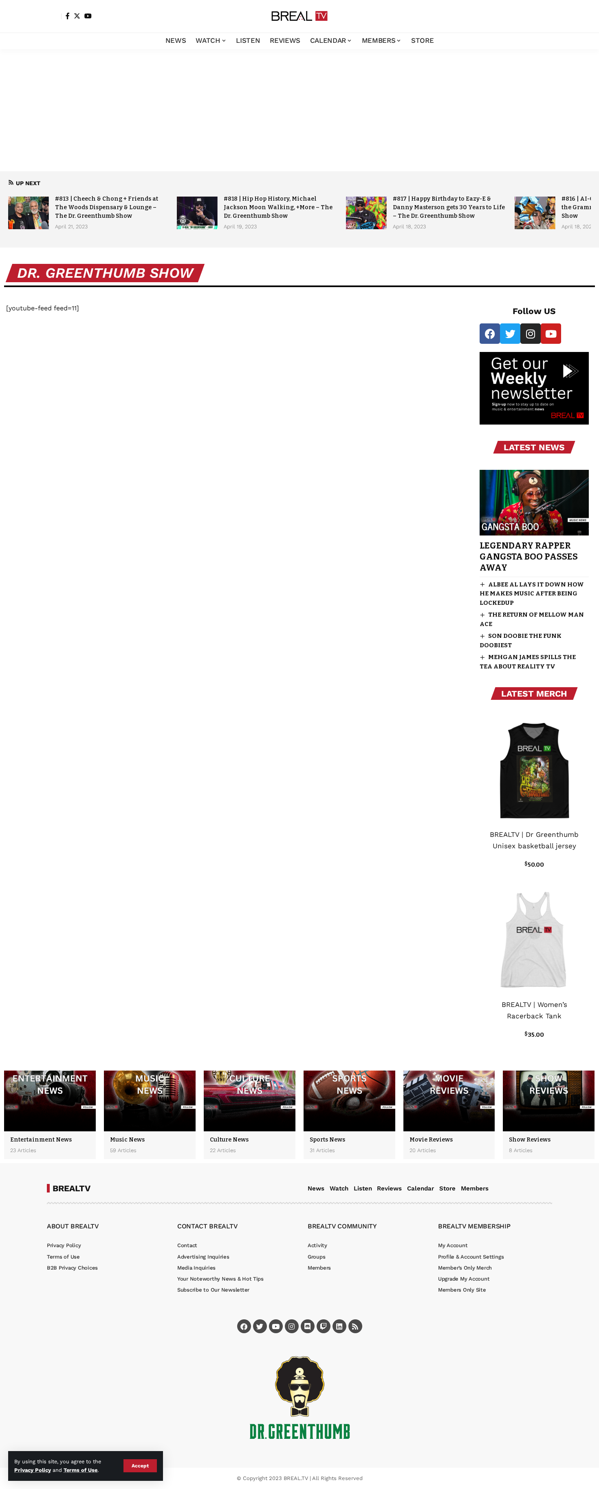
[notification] (534, 16)
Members (475, 1188)
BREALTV (71, 1188)
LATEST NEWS (534, 447)
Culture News (229, 1139)
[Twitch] (323, 1326)
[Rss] (355, 1326)
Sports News (327, 1139)
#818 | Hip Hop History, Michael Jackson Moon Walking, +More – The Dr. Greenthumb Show (278, 207)
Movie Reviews (431, 1139)
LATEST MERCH (534, 693)
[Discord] (308, 1326)
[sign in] (54, 16)
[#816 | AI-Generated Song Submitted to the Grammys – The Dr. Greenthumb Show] (535, 213)
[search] (546, 16)
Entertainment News (41, 1139)
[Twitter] (77, 16)
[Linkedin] (339, 1326)
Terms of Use (80, 1470)
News (316, 1188)
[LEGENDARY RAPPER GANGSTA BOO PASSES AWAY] (534, 502)
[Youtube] (551, 333)
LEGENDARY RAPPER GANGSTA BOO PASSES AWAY (529, 556)
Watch (339, 1188)
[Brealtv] (299, 16)
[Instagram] (530, 333)
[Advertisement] (299, 110)
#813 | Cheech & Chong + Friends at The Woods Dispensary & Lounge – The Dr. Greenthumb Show (106, 207)
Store (447, 1188)
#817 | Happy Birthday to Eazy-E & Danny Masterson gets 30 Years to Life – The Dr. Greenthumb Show (449, 207)
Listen (363, 1188)
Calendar (420, 1188)
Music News (127, 1139)
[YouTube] (88, 16)
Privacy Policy (32, 1470)
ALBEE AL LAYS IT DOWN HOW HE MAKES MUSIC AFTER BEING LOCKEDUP (532, 593)
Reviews (389, 1188)
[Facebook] (68, 16)
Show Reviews (530, 1139)
